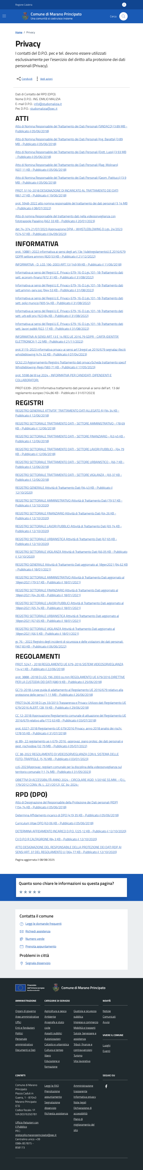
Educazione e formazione (52, 1064)
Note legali (80, 1102)
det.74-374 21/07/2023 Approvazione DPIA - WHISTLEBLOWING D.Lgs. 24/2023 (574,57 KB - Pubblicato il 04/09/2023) (68, 231)
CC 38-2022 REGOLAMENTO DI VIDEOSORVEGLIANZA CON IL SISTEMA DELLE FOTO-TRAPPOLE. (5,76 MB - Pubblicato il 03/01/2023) (67, 756)
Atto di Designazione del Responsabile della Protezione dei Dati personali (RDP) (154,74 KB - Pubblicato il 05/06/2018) (66, 805)
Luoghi (106, 1045)
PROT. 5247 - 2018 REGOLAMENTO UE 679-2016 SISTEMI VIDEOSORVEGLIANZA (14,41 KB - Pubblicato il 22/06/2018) (69, 666)
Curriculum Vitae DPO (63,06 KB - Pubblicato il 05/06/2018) (54, 823)
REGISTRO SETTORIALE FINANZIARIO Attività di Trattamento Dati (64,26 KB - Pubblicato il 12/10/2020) (65, 516)
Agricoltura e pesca (55, 1011)
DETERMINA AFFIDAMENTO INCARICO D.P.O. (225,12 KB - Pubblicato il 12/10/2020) (70, 831)
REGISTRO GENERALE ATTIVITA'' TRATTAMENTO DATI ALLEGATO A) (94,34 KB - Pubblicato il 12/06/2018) (67, 413)
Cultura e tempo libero (53, 1053)
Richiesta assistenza (56, 1113)
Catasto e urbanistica (56, 1044)
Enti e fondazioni (25, 1028)
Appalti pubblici (53, 1033)
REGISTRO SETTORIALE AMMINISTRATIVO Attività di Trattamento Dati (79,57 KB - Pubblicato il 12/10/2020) (68, 503)
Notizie (107, 1011)
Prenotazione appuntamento (53, 1094)
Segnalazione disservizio (52, 1105)
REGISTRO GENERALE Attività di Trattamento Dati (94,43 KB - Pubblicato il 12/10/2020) (63, 490)
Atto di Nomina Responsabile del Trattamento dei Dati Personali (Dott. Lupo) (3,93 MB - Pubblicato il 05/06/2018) (70, 154)
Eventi (106, 1051)
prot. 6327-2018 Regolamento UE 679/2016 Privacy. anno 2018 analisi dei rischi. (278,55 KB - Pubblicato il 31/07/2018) (68, 731)
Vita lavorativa (82, 1061)
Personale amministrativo (24, 1041)
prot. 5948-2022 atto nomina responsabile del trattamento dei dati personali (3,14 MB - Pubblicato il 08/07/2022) (71, 206)
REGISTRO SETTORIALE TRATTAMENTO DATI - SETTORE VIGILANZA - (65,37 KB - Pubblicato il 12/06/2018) (68, 477)
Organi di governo (25, 1011)
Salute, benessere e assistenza (85, 1036)
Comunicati (109, 1016)
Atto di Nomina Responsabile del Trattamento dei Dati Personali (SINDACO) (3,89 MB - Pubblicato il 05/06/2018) (71, 128)
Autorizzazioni (52, 1039)
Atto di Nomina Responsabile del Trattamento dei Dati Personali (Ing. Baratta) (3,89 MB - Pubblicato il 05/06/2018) (69, 141)
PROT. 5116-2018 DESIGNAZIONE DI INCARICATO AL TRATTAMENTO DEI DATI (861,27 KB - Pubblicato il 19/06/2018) (66, 193)
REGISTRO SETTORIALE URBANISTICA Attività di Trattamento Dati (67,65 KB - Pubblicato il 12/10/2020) (66, 541)
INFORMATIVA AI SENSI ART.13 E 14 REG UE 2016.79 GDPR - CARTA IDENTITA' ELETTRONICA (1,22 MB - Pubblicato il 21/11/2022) (67, 339)
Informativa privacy (85, 1097)
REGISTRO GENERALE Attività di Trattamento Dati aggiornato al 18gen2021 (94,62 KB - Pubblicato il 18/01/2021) (71, 567)
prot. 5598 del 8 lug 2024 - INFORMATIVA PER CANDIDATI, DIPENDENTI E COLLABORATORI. (63, 377)
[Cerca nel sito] (123, 16)
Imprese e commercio (86, 1022)
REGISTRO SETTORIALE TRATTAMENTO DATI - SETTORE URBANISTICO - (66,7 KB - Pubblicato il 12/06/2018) (69, 464)
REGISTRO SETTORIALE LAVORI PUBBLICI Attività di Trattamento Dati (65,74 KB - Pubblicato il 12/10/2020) (68, 528)
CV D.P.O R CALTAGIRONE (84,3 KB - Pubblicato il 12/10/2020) (56, 839)
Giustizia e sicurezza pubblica (85, 1014)
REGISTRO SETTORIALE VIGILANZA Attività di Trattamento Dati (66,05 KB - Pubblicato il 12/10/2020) (71, 554)
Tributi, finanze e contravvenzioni (83, 1047)
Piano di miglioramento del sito (84, 1124)
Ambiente (50, 1016)
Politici (19, 1033)
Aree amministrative (27, 1016)
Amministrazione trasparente (83, 1088)
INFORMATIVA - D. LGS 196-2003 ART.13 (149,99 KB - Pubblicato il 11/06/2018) (68, 264)
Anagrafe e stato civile (54, 1025)
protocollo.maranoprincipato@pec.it (36, 1135)
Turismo (78, 1055)
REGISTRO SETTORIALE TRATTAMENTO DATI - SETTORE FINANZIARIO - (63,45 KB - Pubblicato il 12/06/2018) (70, 438)
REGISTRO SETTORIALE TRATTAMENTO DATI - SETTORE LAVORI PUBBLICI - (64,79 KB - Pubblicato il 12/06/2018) (69, 451)
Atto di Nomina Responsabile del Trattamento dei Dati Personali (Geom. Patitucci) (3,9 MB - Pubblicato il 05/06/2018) (70, 180)
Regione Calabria (23, 4)
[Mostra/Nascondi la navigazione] (4, 16)
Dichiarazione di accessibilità (83, 1111)
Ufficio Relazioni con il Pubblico (27, 1124)
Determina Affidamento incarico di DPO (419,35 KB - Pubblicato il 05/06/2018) (67, 815)
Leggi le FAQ (51, 1086)
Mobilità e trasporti (84, 1028)
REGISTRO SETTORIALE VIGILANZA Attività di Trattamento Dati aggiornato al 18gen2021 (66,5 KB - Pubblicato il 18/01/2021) (65, 631)
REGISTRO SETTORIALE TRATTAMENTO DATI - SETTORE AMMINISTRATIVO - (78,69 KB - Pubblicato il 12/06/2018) (70, 426)
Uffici (18, 1022)
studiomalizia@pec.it (43, 108)
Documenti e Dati (25, 1050)
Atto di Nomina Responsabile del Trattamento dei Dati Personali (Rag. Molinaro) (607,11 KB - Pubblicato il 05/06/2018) (66, 167)
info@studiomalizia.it (48, 104)
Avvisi (106, 1022)
